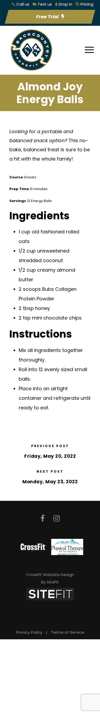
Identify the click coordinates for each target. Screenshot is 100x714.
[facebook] (43, 518)
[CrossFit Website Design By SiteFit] (50, 594)
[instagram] (56, 518)
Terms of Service (67, 632)
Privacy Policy (29, 632)
